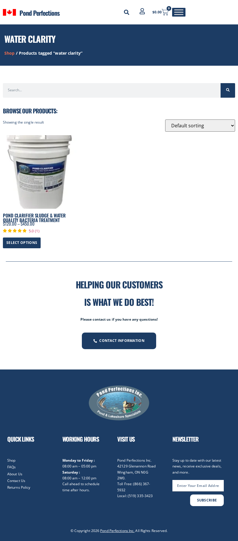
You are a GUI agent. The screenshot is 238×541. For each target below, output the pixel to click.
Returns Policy (18, 487)
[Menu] (178, 12)
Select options (21, 242)
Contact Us (16, 480)
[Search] (228, 90)
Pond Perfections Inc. (117, 530)
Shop (9, 53)
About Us (14, 474)
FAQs (11, 467)
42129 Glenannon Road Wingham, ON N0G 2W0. (136, 472)
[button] (126, 12)
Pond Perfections (39, 12)
